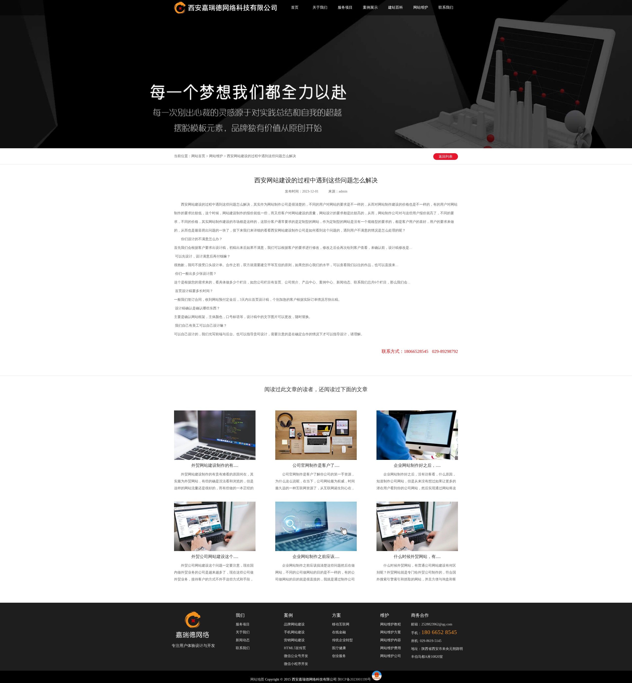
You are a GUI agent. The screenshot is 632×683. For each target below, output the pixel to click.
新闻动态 (243, 640)
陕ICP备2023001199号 (354, 679)
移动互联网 (340, 624)
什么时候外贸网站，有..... (417, 556)
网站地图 (257, 679)
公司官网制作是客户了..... (316, 465)
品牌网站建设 (294, 624)
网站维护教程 (390, 624)
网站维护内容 (390, 640)
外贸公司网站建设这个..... (214, 556)
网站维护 (420, 7)
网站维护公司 (390, 656)
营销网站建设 (294, 640)
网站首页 (198, 156)
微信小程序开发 (296, 664)
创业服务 (339, 656)
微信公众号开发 (296, 656)
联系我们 (445, 7)
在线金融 (339, 632)
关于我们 (320, 7)
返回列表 (446, 156)
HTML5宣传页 (295, 648)
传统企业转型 (342, 640)
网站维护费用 (390, 648)
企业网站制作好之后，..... (417, 465)
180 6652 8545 (439, 632)
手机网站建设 (294, 632)
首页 (294, 7)
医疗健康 (339, 648)
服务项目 (345, 7)
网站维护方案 (390, 632)
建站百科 (395, 7)
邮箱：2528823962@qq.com (431, 624)
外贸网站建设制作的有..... (214, 465)
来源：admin (337, 191)
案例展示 (370, 7)
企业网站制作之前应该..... (316, 556)
